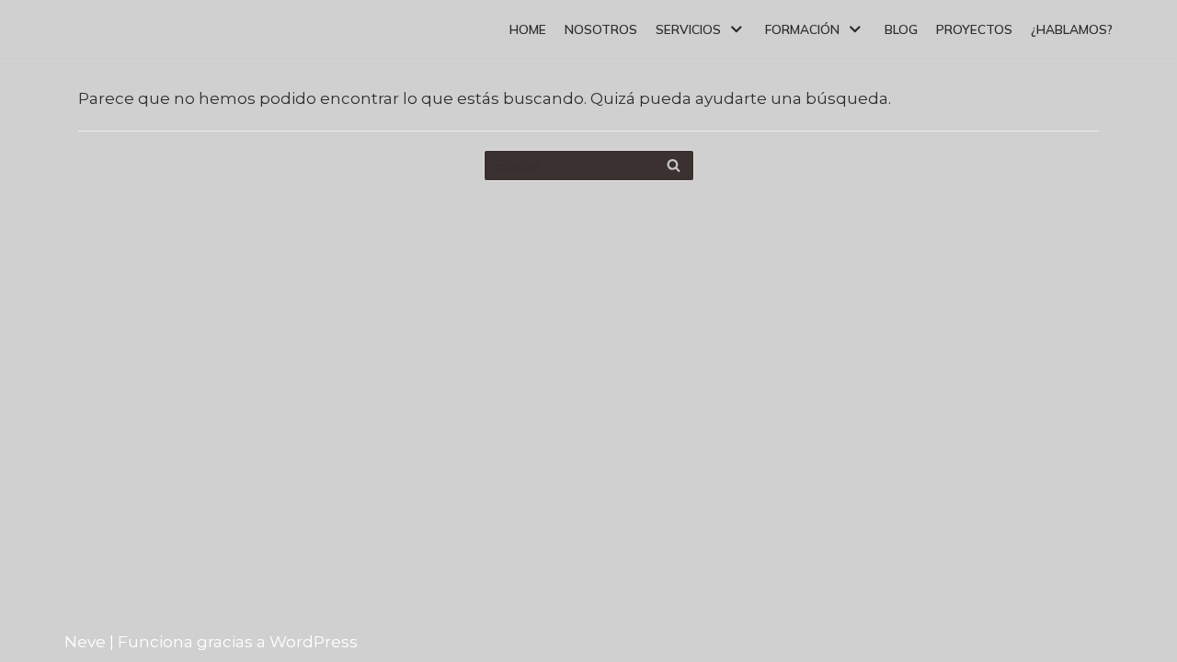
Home (527, 29)
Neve (85, 642)
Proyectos (974, 29)
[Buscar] (673, 165)
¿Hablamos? (1072, 29)
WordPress (313, 642)
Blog (901, 29)
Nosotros (601, 29)
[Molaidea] (114, 29)
